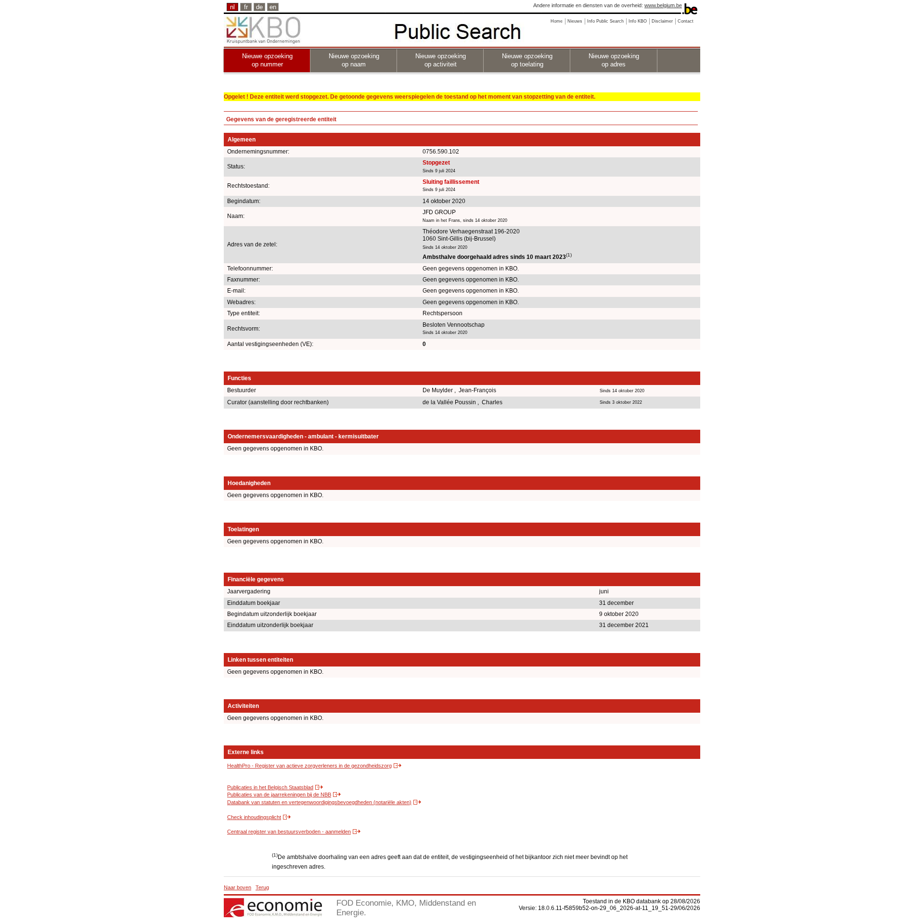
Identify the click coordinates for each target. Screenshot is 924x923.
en (273, 7)
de (259, 7)
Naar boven (237, 887)
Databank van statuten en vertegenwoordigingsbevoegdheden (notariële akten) (319, 802)
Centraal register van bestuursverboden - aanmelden (289, 831)
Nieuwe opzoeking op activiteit (440, 60)
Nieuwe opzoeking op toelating (527, 60)
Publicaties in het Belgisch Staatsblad (270, 787)
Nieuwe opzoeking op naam (354, 60)
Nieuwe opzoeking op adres (614, 60)
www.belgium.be (663, 5)
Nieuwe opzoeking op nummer (267, 60)
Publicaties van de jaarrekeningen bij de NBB (279, 794)
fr (246, 7)
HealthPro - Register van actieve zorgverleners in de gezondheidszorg (309, 766)
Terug (262, 887)
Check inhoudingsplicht (254, 817)
